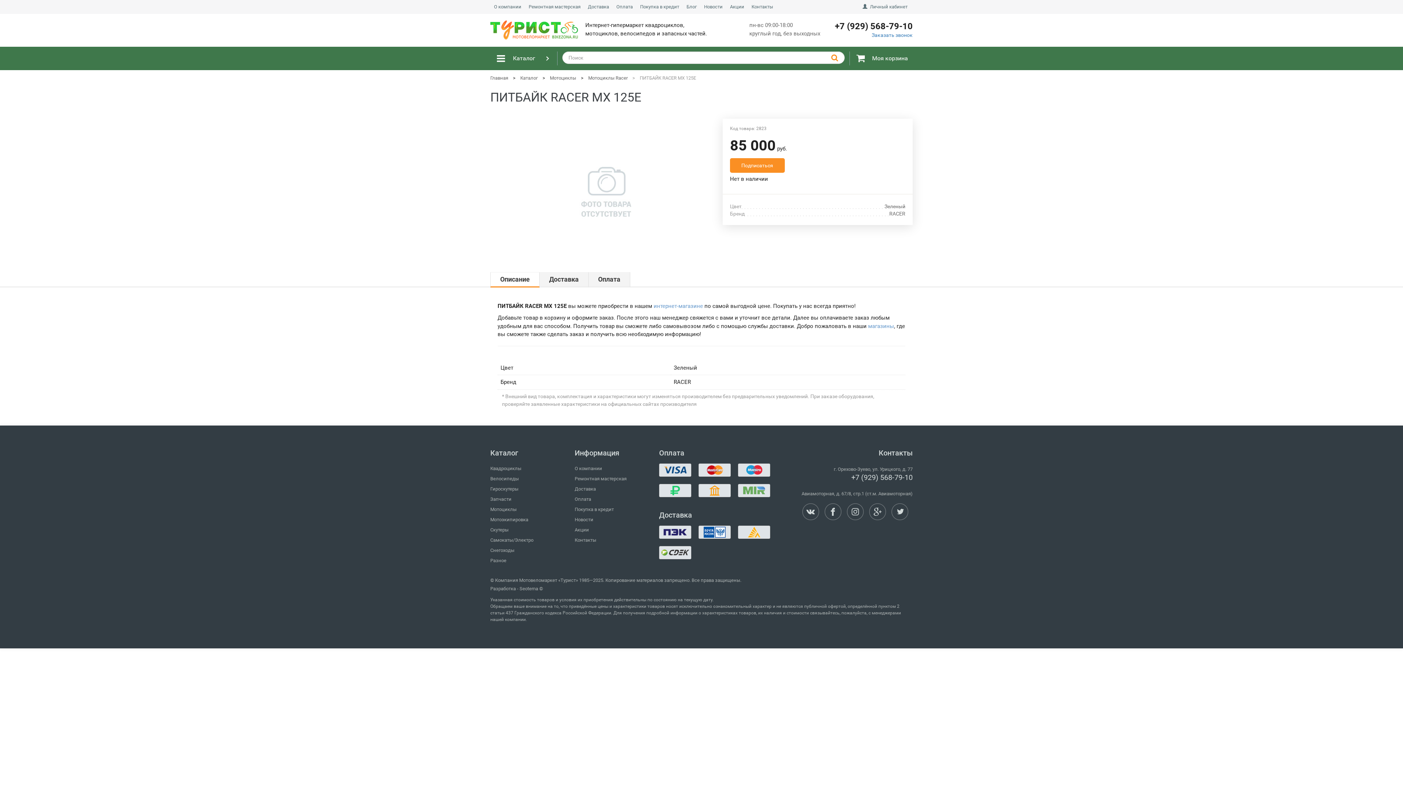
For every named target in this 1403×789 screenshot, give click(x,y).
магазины (881, 326)
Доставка (598, 6)
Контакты (762, 6)
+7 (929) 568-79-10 (882, 477)
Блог (692, 6)
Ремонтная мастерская (555, 6)
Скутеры (499, 530)
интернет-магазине (678, 306)
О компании (507, 6)
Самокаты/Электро (511, 540)
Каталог (524, 58)
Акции (737, 6)
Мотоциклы (503, 509)
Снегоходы (502, 550)
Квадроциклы (505, 468)
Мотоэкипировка (509, 519)
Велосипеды (504, 478)
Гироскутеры (504, 489)
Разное (498, 560)
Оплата (624, 6)
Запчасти (501, 499)
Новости (713, 6)
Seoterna (529, 588)
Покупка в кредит (659, 6)
